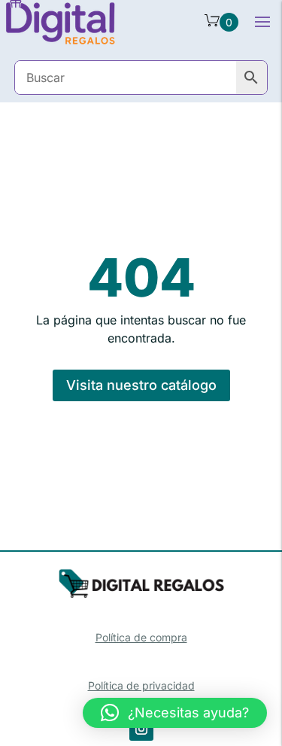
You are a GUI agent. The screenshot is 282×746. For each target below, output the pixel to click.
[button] (175, 713)
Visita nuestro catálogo (141, 385)
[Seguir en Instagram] (141, 729)
